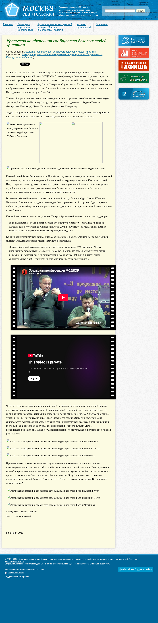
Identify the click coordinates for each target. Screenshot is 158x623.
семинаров (78, 12)
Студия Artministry (143, 569)
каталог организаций (88, 15)
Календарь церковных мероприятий (25, 27)
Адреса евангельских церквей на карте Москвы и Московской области (54, 27)
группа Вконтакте (16, 573)
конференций (90, 12)
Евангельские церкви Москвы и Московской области (73, 8)
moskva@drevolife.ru (14, 561)
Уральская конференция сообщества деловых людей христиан (60, 51)
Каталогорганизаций (84, 26)
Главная (8, 24)
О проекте (102, 24)
